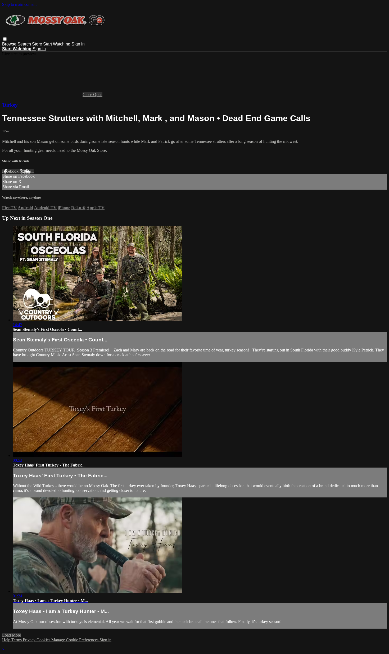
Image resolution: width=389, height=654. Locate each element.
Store (37, 44)
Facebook (11, 171)
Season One (39, 218)
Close (88, 94)
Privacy (30, 640)
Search (24, 44)
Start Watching (57, 44)
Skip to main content (19, 4)
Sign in (78, 44)
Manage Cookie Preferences (75, 640)
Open (97, 94)
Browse (9, 44)
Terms (17, 640)
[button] (5, 39)
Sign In (39, 49)
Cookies (44, 640)
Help (6, 640)
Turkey (10, 105)
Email (29, 171)
